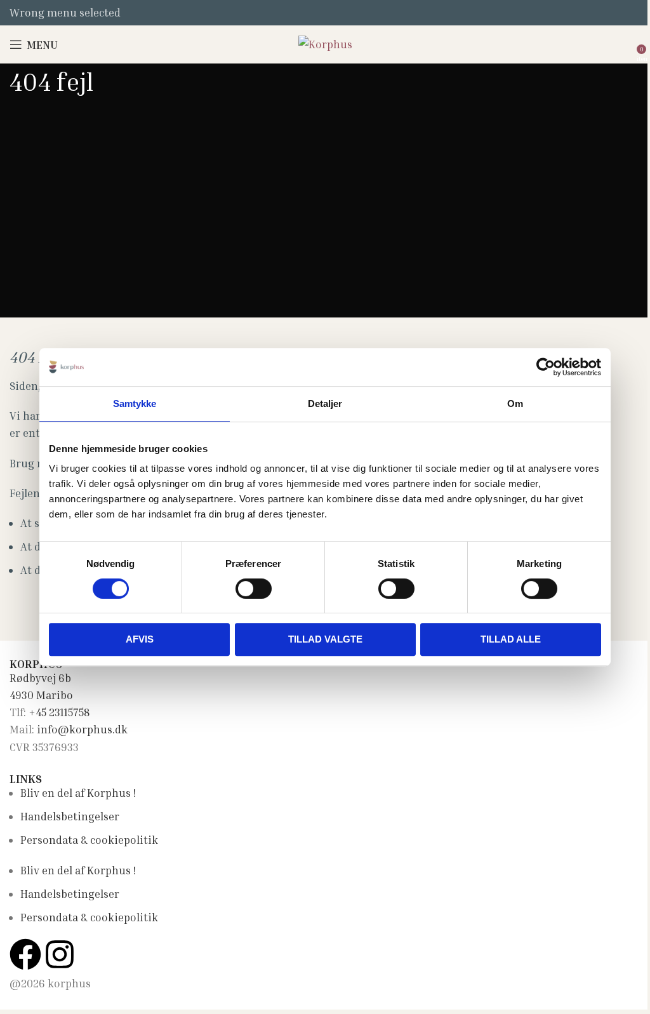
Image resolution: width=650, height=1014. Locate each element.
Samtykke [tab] (135, 403)
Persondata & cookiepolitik (89, 839)
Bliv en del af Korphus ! (78, 792)
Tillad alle (511, 639)
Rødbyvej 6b (40, 677)
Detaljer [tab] (325, 403)
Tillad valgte (325, 639)
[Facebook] (25, 954)
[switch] (253, 588)
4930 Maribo (41, 695)
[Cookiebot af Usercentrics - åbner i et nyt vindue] (545, 367)
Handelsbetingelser (69, 816)
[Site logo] (325, 43)
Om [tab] (515, 403)
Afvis (140, 639)
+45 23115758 (59, 712)
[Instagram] (60, 954)
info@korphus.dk (82, 729)
